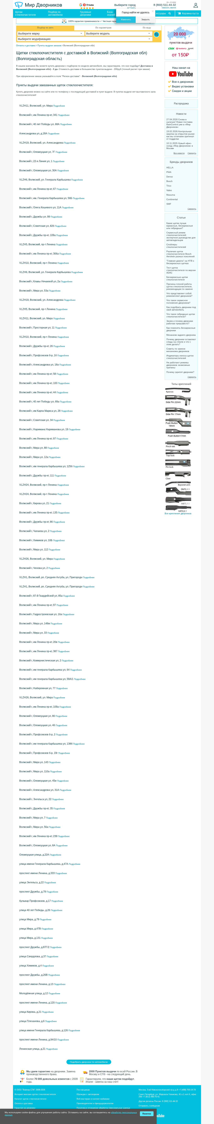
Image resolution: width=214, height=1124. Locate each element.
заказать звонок (169, 8)
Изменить (126, 19)
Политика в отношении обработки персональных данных (103, 1108)
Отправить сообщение (149, 1106)
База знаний (111, 13)
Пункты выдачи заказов (49, 45)
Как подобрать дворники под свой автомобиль (181, 308)
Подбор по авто (45, 27)
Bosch (169, 181)
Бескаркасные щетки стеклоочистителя (177, 278)
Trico (168, 185)
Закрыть (145, 19)
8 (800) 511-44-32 (165, 4)
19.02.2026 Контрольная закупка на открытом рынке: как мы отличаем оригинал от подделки (180, 135)
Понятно (146, 1114)
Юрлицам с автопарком (88, 1094)
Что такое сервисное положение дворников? (178, 301)
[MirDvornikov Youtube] (181, 79)
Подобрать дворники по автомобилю (89, 1062)
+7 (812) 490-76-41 (151, 1096)
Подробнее (59, 106)
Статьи (181, 217)
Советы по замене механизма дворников (177, 349)
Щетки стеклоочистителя (25, 13)
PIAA (168, 172)
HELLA (169, 167)
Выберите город (125, 5)
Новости (181, 113)
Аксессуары (159, 13)
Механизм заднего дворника (181, 335)
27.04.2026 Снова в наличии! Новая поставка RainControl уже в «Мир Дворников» (179, 123)
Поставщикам (83, 1090)
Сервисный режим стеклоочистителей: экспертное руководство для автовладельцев (181, 236)
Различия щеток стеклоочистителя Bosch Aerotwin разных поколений (180, 254)
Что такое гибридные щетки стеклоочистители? (180, 315)
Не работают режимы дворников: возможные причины (178, 365)
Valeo (169, 190)
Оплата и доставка (24, 1103)
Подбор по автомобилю (55, 13)
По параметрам (103, 27)
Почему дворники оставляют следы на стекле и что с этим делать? (181, 342)
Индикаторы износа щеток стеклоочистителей (179, 356)
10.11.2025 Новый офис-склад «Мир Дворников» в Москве (179, 146)
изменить (131, 8)
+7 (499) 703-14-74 (187, 1090)
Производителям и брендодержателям (95, 1103)
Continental (172, 199)
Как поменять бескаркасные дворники (180, 329)
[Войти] (196, 5)
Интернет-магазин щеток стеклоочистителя (35, 1094)
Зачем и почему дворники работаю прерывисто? (179, 322)
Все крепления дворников (178, 513)
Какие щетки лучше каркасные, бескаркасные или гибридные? (179, 225)
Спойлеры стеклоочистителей (176, 245)
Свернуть (192, 153)
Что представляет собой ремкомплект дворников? (179, 294)
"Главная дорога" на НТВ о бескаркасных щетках (180, 262)
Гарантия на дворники (25, 1108)
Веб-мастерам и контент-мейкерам (93, 1099)
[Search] (156, 34)
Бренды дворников (181, 161)
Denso (169, 176)
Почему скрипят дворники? (180, 372)
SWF (168, 204)
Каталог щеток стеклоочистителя (30, 1099)
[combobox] (51, 33)
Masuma (170, 195)
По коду (147, 27)
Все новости (179, 153)
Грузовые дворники (85, 13)
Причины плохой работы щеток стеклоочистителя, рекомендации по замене (179, 286)
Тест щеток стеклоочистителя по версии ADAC (181, 270)
